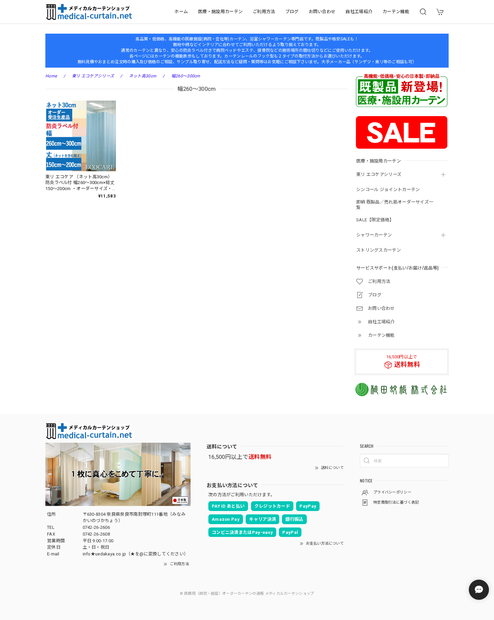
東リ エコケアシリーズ (378, 174)
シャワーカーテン (374, 235)
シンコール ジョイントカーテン (388, 189)
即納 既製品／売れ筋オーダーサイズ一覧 (394, 204)
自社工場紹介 (358, 11)
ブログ (292, 11)
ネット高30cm (142, 76)
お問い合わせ (322, 11)
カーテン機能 (395, 11)
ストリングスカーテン (378, 250)
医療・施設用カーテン (220, 11)
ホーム (181, 11)
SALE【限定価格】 (375, 219)
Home (51, 76)
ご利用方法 (264, 11)
